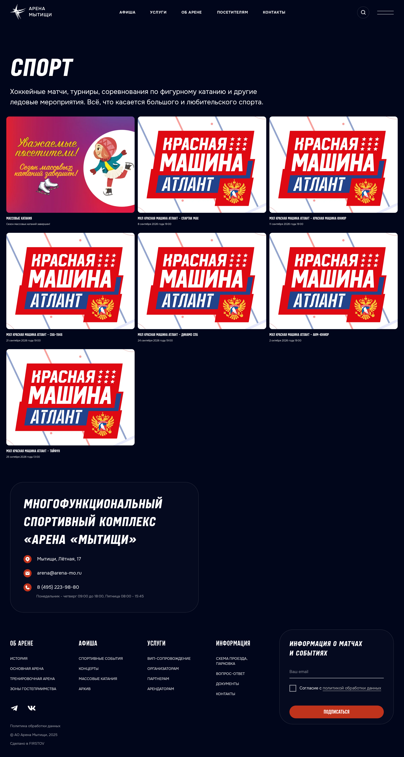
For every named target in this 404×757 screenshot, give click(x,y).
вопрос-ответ (230, 673)
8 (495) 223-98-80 (58, 587)
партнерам (158, 678)
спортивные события (101, 658)
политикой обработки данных (352, 688)
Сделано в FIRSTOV (27, 743)
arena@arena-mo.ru (59, 573)
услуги (158, 12)
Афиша (127, 12)
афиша (88, 643)
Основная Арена (27, 668)
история (18, 658)
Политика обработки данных (35, 726)
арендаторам (160, 688)
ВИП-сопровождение (169, 658)
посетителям (232, 12)
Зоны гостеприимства (33, 688)
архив (85, 688)
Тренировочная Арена (32, 678)
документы (227, 683)
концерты (88, 668)
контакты (274, 12)
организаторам (163, 668)
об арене (191, 12)
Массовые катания (98, 678)
